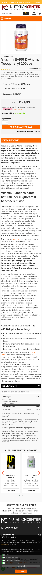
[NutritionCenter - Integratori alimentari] (21, 7)
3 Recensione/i (35, 69)
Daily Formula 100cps (31, 476)
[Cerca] (26, 13)
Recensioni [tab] (9, 386)
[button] (19, 495)
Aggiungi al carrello (21, 127)
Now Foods (7, 56)
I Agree (21, 571)
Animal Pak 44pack (11, 476)
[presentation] (3, 473)
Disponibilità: (8, 113)
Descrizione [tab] (10, 140)
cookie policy (19, 542)
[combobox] (15, 13)
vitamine (17, 239)
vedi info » (18, 110)
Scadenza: (7, 94)
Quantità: (6, 119)
